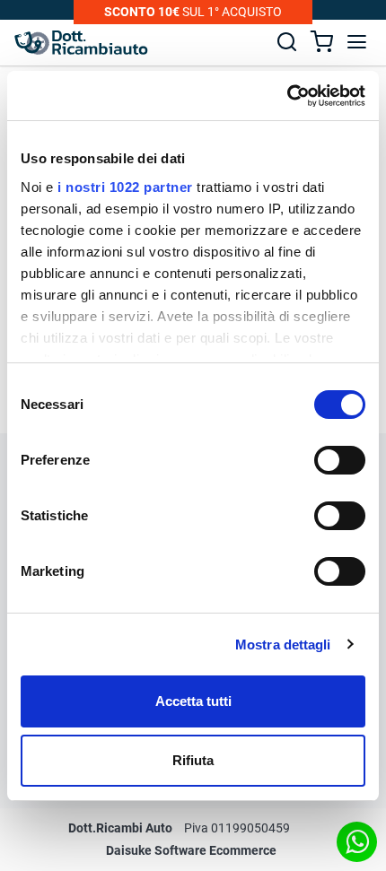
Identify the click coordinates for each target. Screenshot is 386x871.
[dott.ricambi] (80, 42)
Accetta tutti (193, 701)
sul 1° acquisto (193, 11)
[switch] (339, 460)
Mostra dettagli (283, 644)
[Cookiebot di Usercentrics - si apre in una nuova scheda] (286, 96)
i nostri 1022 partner (125, 187)
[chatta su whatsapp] (357, 842)
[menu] (357, 41)
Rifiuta (193, 760)
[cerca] (287, 41)
